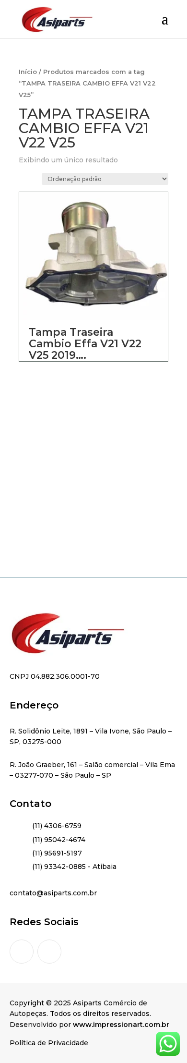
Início (28, 71)
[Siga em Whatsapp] (49, 952)
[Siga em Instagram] (22, 952)
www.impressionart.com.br (121, 1024)
